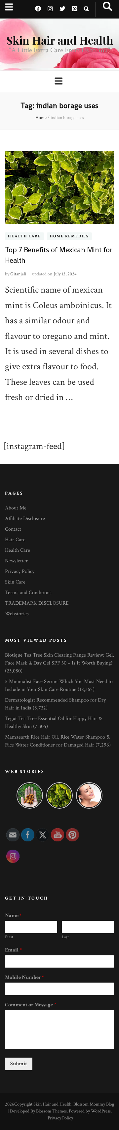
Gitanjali (18, 274)
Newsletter (16, 560)
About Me (15, 507)
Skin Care (15, 582)
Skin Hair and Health (59, 40)
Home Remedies (69, 236)
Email (13, 950)
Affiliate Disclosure (25, 518)
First (9, 937)
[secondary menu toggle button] (9, 7)
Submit (18, 1063)
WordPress (101, 1111)
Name (13, 915)
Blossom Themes (51, 1111)
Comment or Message (30, 1005)
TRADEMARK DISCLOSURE (37, 603)
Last (65, 937)
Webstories (17, 613)
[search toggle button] (107, 7)
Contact (13, 529)
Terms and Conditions (28, 592)
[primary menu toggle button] (59, 81)
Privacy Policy (19, 571)
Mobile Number (24, 977)
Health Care (24, 236)
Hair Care (15, 539)
